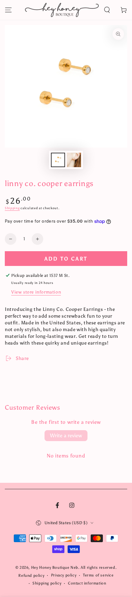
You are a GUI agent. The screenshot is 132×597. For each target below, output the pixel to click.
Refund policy (31, 575)
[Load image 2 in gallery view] (74, 160)
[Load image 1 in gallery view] (58, 160)
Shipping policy (46, 583)
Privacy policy (63, 575)
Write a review (66, 435)
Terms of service (98, 575)
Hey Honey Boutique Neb (54, 567)
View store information (36, 292)
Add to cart (66, 259)
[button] (107, 9)
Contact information (87, 583)
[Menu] (8, 9)
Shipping (12, 208)
